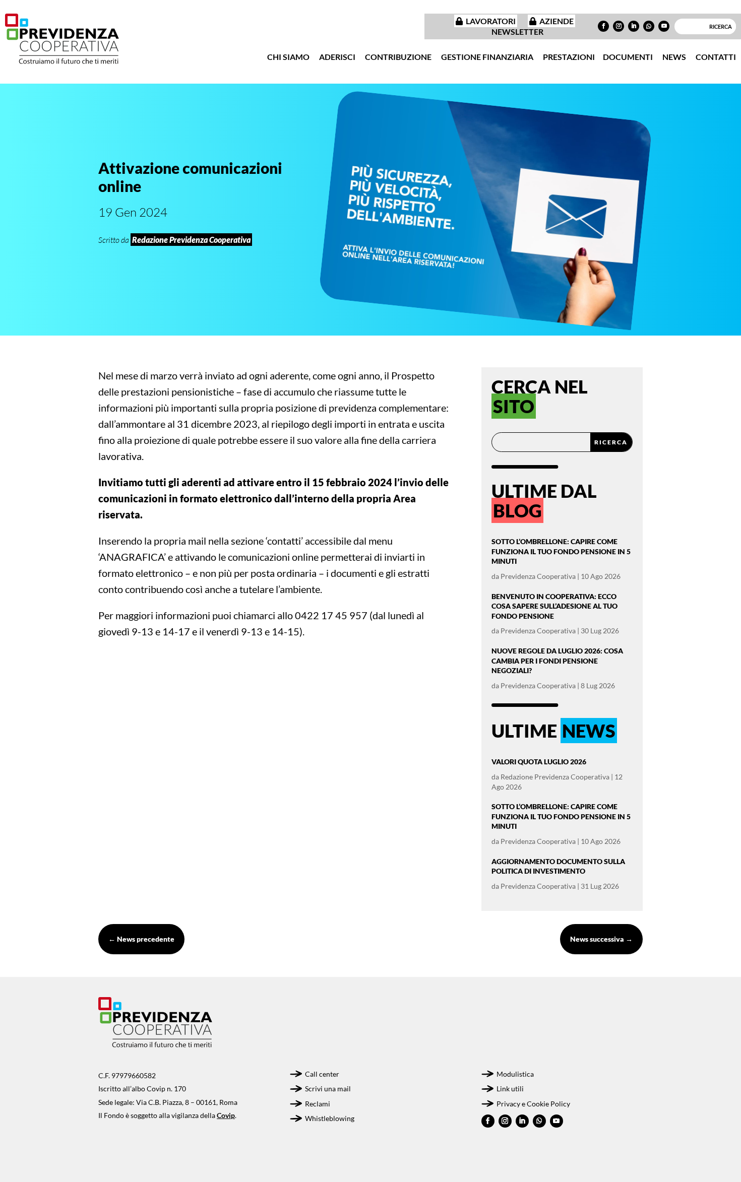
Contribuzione (398, 56)
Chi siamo (288, 56)
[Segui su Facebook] (603, 26)
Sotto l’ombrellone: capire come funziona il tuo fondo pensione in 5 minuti (561, 551)
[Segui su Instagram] (618, 26)
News (674, 56)
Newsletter (517, 31)
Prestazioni (569, 56)
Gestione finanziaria (487, 56)
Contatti (716, 56)
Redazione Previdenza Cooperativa (555, 776)
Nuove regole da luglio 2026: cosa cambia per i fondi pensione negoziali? (557, 660)
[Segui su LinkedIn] (633, 26)
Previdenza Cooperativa (538, 576)
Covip (226, 1115)
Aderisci (337, 56)
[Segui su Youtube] (663, 26)
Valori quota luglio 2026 (538, 761)
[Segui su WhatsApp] (648, 26)
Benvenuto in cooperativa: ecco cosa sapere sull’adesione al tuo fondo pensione (554, 606)
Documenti (628, 56)
